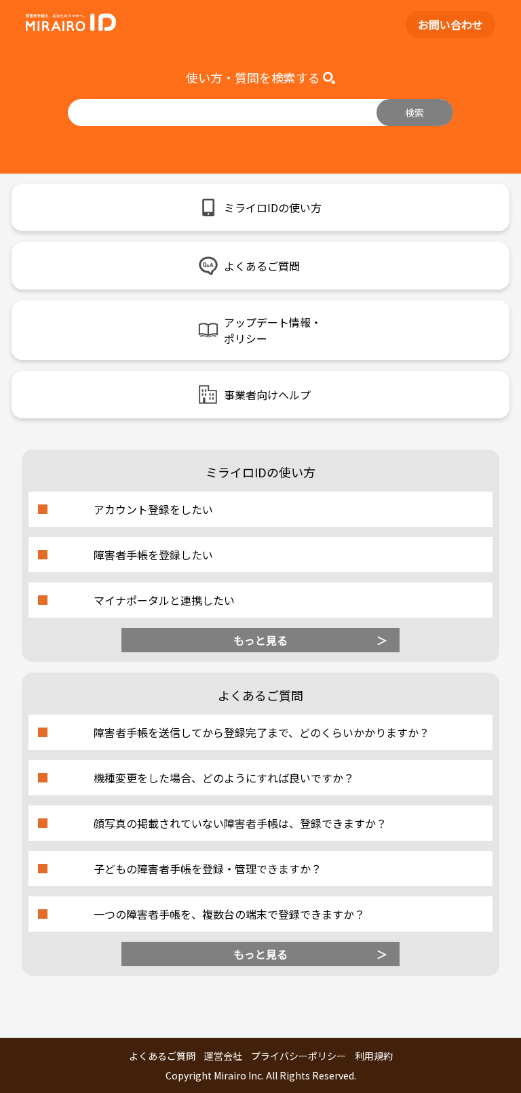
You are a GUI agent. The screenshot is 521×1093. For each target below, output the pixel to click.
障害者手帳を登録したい (153, 554)
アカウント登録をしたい (153, 509)
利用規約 (374, 1055)
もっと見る (260, 640)
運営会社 (223, 1055)
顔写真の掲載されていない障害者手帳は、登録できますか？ (240, 823)
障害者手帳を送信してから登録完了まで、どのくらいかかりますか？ (261, 732)
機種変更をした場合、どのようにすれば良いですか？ (224, 778)
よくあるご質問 (162, 1055)
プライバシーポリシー (298, 1055)
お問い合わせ (450, 24)
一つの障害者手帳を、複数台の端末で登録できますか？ (229, 914)
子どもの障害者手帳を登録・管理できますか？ (208, 868)
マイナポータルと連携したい (164, 600)
